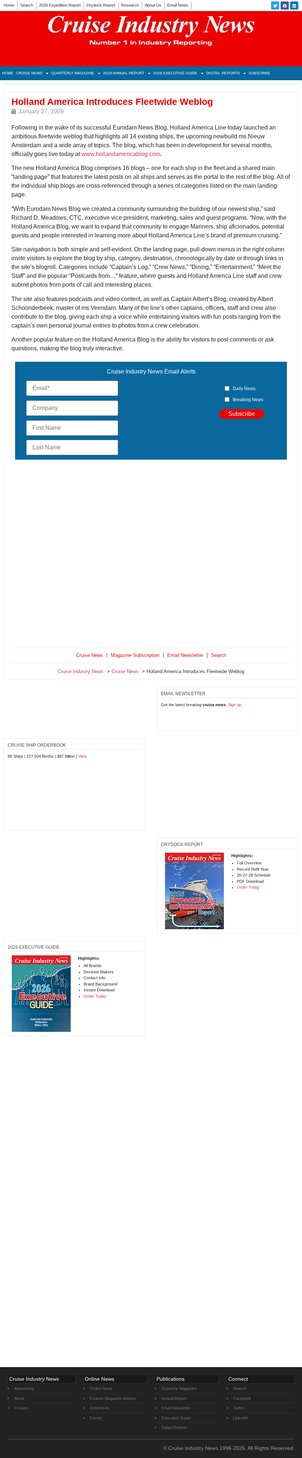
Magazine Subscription (135, 655)
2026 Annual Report (123, 73)
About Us (153, 5)
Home (9, 5)
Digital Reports (223, 73)
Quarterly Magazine (72, 73)
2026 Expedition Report (60, 5)
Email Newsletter (185, 655)
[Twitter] (275, 5)
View (82, 756)
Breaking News (248, 399)
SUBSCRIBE (259, 73)
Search (26, 5)
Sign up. (235, 705)
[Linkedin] (294, 5)
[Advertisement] (151, 555)
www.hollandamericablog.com (120, 154)
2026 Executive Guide (175, 73)
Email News (177, 5)
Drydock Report (101, 5)
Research (130, 5)
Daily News (244, 388)
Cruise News (29, 73)
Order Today (248, 887)
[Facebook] (285, 5)
